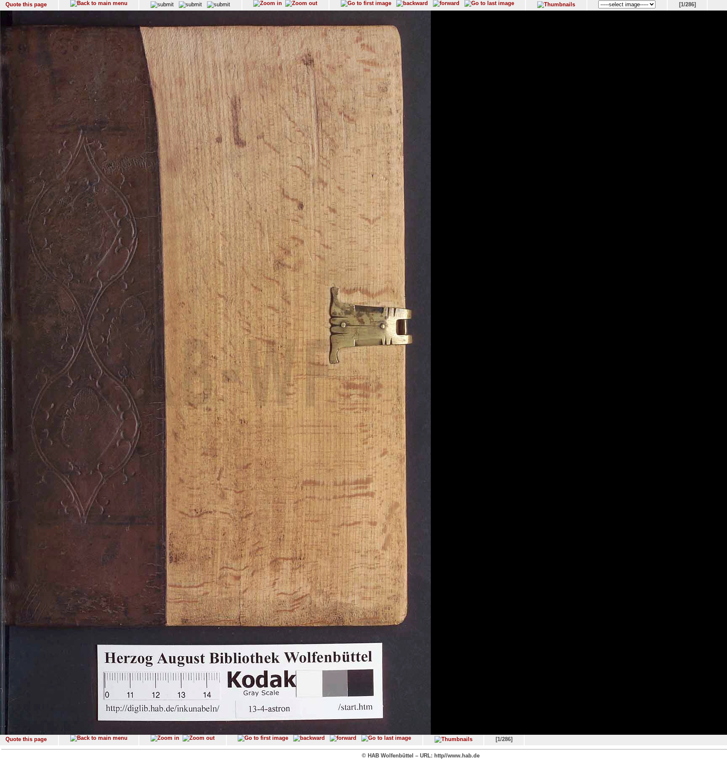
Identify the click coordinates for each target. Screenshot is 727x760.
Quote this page (26, 4)
